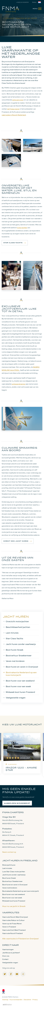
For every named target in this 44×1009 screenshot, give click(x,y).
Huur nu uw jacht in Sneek (13, 906)
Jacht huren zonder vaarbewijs (21, 644)
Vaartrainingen (8, 949)
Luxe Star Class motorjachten (13, 871)
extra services (17, 100)
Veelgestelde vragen (15, 697)
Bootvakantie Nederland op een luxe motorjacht (21, 673)
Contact (5, 959)
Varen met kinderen (15, 661)
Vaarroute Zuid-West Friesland (14, 930)
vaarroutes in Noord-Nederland (14, 115)
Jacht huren (16, 616)
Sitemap (5, 1000)
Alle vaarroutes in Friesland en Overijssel (20, 938)
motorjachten (22, 227)
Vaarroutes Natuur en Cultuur (13, 920)
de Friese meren (13, 109)
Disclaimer (27, 1000)
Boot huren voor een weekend (20, 680)
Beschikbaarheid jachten (18, 627)
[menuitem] (36, 8)
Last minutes (12, 632)
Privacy (35, 1000)
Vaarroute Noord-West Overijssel (15, 917)
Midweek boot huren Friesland (20, 692)
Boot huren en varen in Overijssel (22, 666)
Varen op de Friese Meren (12, 923)
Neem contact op (9, 852)
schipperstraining (18, 384)
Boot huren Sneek (14, 649)
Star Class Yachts (13, 243)
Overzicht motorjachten (17, 621)
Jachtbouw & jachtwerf (11, 953)
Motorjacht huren (8, 865)
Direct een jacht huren (15, 541)
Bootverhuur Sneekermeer (18, 655)
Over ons (5, 956)
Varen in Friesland (9, 927)
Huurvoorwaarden (15, 1000)
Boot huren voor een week (18, 686)
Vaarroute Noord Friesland (12, 933)
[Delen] (40, 2)
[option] (22, 754)
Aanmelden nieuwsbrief (17, 803)
